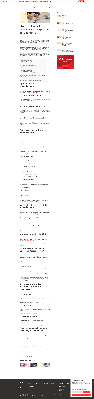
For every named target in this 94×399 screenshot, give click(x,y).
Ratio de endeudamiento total (27, 61)
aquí (46, 395)
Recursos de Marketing (31, 386)
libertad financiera (31, 240)
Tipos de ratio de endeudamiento (27, 60)
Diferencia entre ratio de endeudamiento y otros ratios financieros (33, 75)
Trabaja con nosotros (44, 1)
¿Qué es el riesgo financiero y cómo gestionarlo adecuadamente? (46, 371)
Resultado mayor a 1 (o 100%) (27, 70)
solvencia (26, 309)
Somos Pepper (35, 1)
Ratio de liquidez (25, 76)
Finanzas (29, 7)
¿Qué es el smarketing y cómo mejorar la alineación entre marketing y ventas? (67, 31)
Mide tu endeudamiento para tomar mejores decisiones (31, 80)
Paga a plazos (37, 383)
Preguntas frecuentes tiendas (30, 388)
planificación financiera (28, 339)
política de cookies (84, 389)
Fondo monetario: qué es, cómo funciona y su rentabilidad (34, 371)
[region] (81, 388)
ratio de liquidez (24, 298)
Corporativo (64, 15)
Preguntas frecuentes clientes (38, 385)
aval (35, 279)
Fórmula (24, 66)
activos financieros (28, 40)
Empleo (52, 383)
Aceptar (81, 394)
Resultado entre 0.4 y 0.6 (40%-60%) (29, 72)
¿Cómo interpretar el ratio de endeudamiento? (30, 69)
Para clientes (28, 1)
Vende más (29, 383)
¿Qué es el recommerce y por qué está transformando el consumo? (67, 17)
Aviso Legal (61, 383)
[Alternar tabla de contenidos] (44, 59)
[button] (27, 356)
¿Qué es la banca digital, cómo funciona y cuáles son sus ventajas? (68, 24)
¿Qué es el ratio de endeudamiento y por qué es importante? (46, 7)
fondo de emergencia (39, 341)
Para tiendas (21, 1)
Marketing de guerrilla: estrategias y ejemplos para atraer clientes (24, 371)
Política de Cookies (62, 386)
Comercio (64, 29)
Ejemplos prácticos (26, 67)
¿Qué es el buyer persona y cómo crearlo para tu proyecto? (67, 44)
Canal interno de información (61, 390)
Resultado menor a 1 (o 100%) (28, 71)
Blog (50, 1)
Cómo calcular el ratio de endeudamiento (28, 65)
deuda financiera (32, 92)
